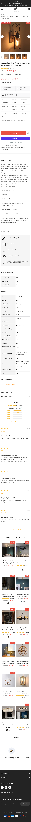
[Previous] (2, 36)
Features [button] (3, 291)
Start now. (17, 120)
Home (2, 14)
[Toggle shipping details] (28, 95)
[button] (4, 68)
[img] (4, 429)
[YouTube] (9, 787)
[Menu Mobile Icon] (2, 9)
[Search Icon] (6, 9)
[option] (15, 4)
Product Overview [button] (6, 231)
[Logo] (16, 9)
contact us (14, 116)
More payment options (15, 142)
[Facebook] (2, 787)
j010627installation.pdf (8, 384)
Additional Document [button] (6, 379)
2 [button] (13, 529)
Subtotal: (3, 82)
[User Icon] (24, 9)
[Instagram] (6, 787)
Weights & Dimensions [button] (7, 272)
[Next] (28, 36)
